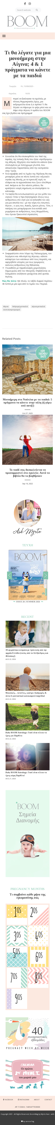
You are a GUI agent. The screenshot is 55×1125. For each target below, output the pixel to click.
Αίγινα (5, 306)
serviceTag (30, 1121)
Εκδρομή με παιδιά (20, 306)
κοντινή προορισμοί (11, 310)
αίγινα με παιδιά (38, 306)
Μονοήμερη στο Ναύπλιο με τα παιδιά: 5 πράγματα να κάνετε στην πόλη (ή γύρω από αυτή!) (27, 402)
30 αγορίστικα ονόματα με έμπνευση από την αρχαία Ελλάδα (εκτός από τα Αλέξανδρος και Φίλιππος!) (27, 653)
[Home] (27, 22)
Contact (48, 1099)
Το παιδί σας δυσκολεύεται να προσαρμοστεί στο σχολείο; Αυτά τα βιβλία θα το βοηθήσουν (27, 472)
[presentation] (9, 575)
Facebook (9, 1099)
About (37, 1099)
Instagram (24, 1099)
